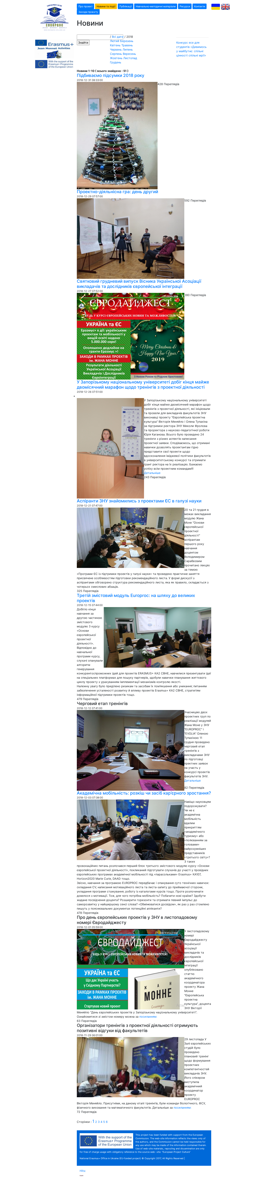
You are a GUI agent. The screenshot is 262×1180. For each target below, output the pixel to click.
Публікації (125, 6)
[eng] (225, 7)
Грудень (115, 62)
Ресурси (185, 6)
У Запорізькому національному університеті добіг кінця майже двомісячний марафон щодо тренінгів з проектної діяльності (143, 384)
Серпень (116, 54)
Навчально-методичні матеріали (156, 6)
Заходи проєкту (88, 11)
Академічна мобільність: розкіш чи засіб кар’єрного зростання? (144, 793)
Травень (127, 45)
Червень (116, 49)
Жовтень (116, 58)
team (81, 1175)
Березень (126, 41)
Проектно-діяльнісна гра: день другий (117, 191)
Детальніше (152, 473)
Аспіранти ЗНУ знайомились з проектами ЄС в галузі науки (139, 500)
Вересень (129, 54)
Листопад (130, 58)
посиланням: (148, 1016)
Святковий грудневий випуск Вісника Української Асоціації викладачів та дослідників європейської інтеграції (139, 284)
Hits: (83, 1171)
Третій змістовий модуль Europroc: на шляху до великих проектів (136, 598)
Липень (128, 49)
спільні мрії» (197, 55)
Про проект (85, 6)
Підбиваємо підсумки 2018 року (110, 75)
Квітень (115, 45)
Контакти (199, 6)
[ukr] (215, 7)
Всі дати (118, 36)
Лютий (114, 41)
